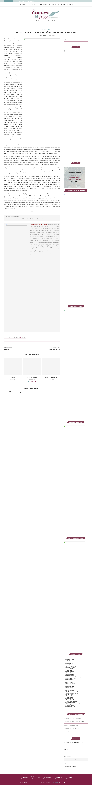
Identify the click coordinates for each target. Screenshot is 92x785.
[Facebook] (80, 1)
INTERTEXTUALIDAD (13, 377)
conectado (17, 392)
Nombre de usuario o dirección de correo (74, 742)
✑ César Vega (68, 670)
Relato (23, 337)
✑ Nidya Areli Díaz (69, 690)
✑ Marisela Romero (69, 689)
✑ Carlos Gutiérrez (69, 668)
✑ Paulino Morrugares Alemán (72, 691)
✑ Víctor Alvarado (69, 699)
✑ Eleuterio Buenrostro (70, 673)
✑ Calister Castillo (69, 667)
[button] (15, 1)
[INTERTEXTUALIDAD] (13, 366)
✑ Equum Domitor (69, 674)
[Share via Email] (36, 343)
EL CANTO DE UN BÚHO (32, 377)
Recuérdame (68, 756)
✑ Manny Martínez (69, 683)
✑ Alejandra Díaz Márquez (71, 658)
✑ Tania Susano (68, 697)
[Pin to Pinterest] (32, 343)
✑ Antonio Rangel (69, 664)
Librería (54, 4)
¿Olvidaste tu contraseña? (70, 766)
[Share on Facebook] (29, 343)
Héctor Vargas (42, 35)
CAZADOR (51, 377)
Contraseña (66, 749)
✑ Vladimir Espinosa (70, 702)
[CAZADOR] (51, 366)
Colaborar (61, 4)
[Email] (87, 1)
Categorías (22, 4)
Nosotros (32, 4)
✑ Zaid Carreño (68, 708)
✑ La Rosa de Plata (69, 681)
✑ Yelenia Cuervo (69, 705)
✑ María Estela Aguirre (70, 685)
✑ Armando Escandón (70, 666)
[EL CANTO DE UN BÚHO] (32, 366)
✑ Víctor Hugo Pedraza (70, 701)
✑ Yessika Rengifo (69, 706)
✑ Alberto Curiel (69, 659)
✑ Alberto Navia (68, 660)
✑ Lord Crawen (68, 682)
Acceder (75, 759)
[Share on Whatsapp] (33, 343)
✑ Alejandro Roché (69, 662)
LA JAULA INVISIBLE (76, 718)
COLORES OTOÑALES (76, 732)
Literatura (17, 337)
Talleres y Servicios (44, 4)
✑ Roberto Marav (69, 695)
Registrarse (66, 763)
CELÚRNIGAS (74, 725)
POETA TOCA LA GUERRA (77, 722)
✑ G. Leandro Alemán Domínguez (73, 677)
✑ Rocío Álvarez (68, 694)
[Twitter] (82, 1)
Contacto (70, 4)
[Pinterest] (85, 1)
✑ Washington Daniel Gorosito (72, 704)
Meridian (69, 783)
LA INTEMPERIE (75, 729)
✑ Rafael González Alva (71, 693)
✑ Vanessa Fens (68, 698)
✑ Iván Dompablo (69, 679)
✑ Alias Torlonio (68, 663)
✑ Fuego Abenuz (69, 675)
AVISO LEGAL (54, 783)
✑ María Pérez (68, 687)
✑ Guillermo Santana (70, 678)
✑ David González (69, 671)
